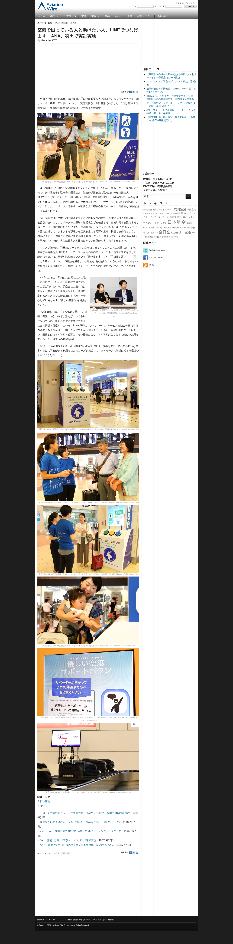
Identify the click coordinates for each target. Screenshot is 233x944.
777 (193, 233)
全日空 (164, 232)
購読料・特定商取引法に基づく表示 (87, 920)
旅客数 (179, 228)
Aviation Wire (155, 257)
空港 (83, 16)
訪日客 (159, 210)
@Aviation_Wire (157, 250)
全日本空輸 (43, 801)
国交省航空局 (165, 237)
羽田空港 (184, 232)
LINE (50, 853)
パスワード (160, 6)
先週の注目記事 (152, 233)
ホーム (41, 16)
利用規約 (68, 920)
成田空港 (180, 209)
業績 (107, 16)
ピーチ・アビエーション (157, 217)
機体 (52, 16)
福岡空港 (174, 237)
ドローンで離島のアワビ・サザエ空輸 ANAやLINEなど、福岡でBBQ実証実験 (85, 813)
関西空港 (191, 209)
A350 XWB (186, 228)
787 (145, 237)
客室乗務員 (147, 213)
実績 (154, 210)
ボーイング (153, 227)
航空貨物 (174, 233)
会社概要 (40, 920)
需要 (93, 16)
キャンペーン (168, 210)
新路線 (150, 237)
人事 (169, 228)
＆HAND (42, 806)
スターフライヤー (171, 213)
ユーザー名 (131, 6)
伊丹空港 (172, 217)
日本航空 (176, 222)
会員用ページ (165, 16)
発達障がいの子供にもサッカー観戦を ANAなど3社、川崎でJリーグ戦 (81, 822)
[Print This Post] (137, 92)
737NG (156, 237)
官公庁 (118, 16)
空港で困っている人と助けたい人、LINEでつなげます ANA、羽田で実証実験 (87, 32)
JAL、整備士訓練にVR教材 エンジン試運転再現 (68, 840)
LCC (145, 227)
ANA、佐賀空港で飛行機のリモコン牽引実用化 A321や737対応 (77, 845)
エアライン (70, 16)
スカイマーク (158, 213)
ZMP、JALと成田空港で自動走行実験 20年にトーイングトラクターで (80, 831)
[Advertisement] (170, 42)
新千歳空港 (147, 210)
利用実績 (163, 228)
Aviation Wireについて (54, 920)
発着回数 (189, 223)
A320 (174, 228)
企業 (129, 16)
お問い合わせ (108, 920)
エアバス (181, 217)
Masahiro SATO (49, 40)
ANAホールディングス (156, 223)
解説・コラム (144, 16)
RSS (151, 265)
